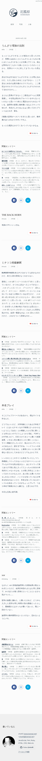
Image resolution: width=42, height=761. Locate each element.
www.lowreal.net (30, 734)
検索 (27, 752)
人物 (29, 24)
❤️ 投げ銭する (34, 133)
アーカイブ (22, 752)
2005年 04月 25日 (21, 38)
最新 (12, 24)
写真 (21, 24)
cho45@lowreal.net (26, 737)
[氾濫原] (21, 13)
